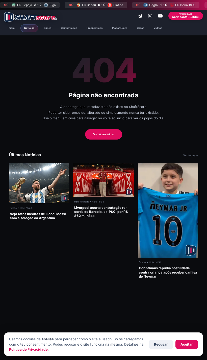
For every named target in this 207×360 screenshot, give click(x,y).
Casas (140, 28)
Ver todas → (190, 155)
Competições (69, 28)
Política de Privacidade (28, 349)
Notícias (29, 28)
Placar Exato (119, 28)
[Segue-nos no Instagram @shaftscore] (150, 16)
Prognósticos (94, 28)
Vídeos (158, 28)
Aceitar (186, 344)
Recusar (161, 344)
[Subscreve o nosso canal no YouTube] (160, 16)
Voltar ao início (103, 134)
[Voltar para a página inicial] (30, 17)
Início (11, 28)
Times (47, 28)
